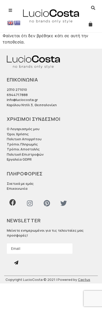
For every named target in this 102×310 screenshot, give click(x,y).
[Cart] (90, 24)
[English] (10, 23)
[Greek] (17, 23)
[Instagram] (30, 203)
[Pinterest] (47, 203)
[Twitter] (64, 203)
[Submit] (17, 263)
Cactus (84, 279)
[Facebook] (13, 202)
